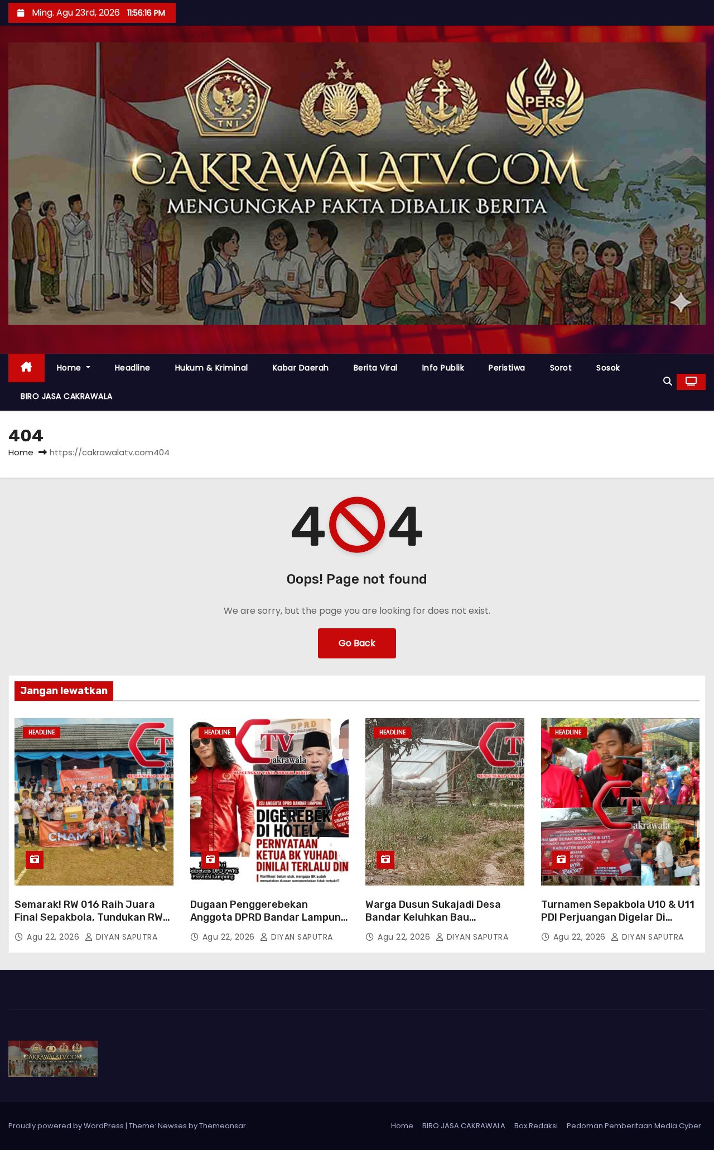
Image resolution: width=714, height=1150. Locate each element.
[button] (667, 381)
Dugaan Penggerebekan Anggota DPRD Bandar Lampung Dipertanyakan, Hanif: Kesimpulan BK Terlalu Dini (268, 924)
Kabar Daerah (301, 367)
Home (70, 367)
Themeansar (222, 1125)
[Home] (26, 368)
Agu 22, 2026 (54, 936)
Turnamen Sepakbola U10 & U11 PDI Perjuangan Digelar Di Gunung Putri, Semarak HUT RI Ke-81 (617, 924)
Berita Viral (376, 367)
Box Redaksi (536, 1125)
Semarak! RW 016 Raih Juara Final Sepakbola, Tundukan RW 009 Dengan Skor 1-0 (89, 917)
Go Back (357, 643)
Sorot (561, 367)
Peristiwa (507, 367)
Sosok (608, 367)
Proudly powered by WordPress (67, 1125)
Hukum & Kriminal (211, 367)
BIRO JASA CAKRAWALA (67, 396)
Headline (133, 367)
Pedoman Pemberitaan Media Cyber (634, 1125)
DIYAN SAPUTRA (125, 936)
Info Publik (443, 367)
